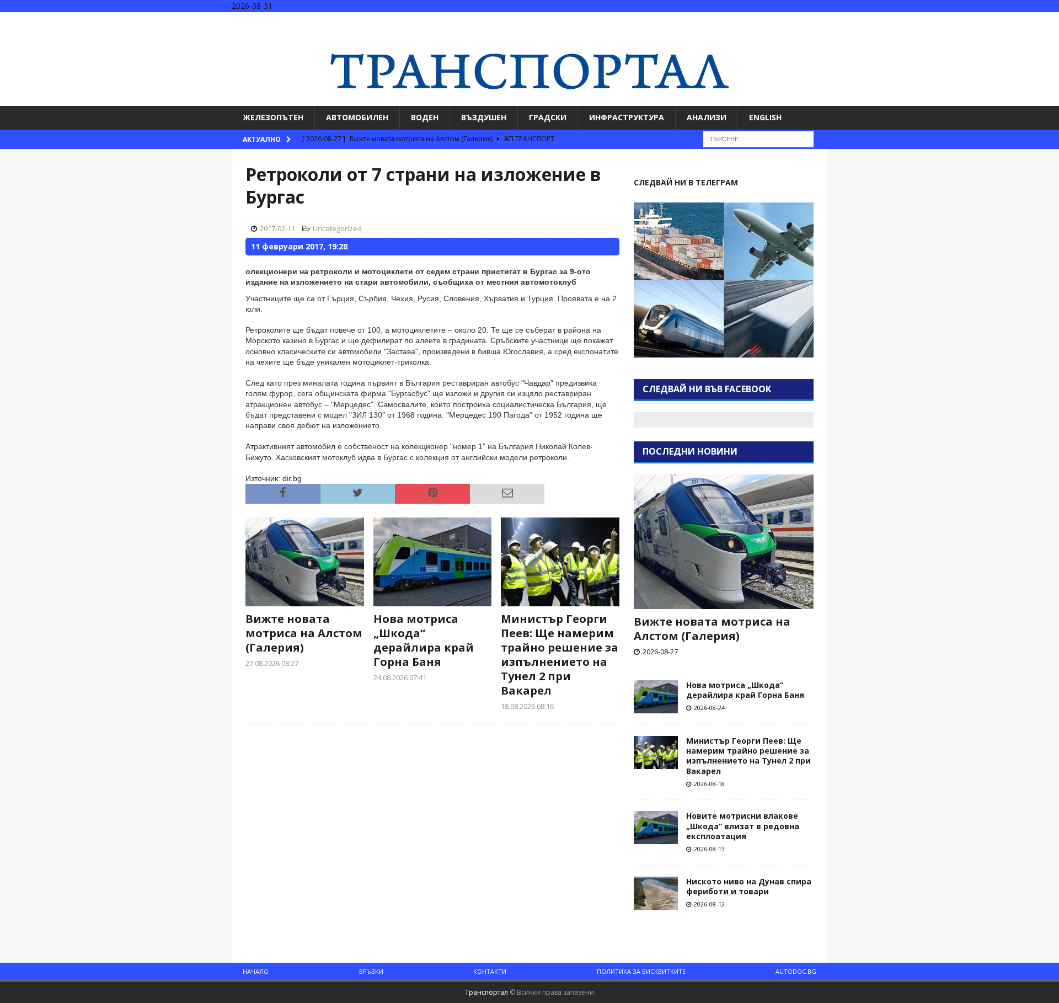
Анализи (706, 117)
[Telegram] (1049, 21)
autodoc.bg (795, 971)
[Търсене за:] (758, 138)
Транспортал (486, 992)
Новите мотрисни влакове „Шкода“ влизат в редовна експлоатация (742, 825)
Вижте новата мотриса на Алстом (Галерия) (303, 633)
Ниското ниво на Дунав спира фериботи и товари (748, 886)
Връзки (371, 971)
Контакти (489, 971)
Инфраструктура (626, 117)
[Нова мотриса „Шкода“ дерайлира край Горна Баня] (432, 561)
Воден (424, 117)
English (765, 117)
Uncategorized (337, 228)
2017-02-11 (277, 228)
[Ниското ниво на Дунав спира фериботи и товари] (656, 893)
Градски (547, 117)
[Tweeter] (1027, 21)
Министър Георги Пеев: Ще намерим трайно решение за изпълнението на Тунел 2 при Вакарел (559, 654)
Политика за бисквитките (641, 971)
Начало (256, 971)
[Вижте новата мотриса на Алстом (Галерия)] (304, 561)
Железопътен (273, 117)
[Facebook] (1006, 21)
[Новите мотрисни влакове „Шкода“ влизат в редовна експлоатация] (656, 827)
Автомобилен (357, 117)
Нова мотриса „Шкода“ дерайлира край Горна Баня (423, 640)
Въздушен (483, 117)
